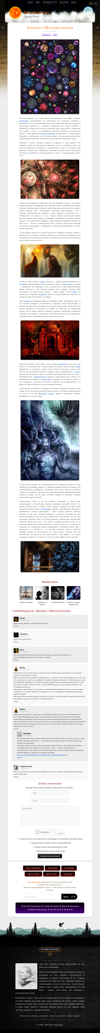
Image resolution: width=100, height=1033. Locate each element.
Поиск (65, 896)
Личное (56, 906)
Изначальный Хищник (46, 393)
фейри (74, 292)
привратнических (40, 377)
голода (42, 282)
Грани (78, 366)
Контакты (68, 874)
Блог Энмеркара (37, 12)
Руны (59, 909)
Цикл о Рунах (33, 874)
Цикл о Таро (51, 874)
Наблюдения (42, 909)
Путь (52, 909)
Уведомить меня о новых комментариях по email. (51, 847)
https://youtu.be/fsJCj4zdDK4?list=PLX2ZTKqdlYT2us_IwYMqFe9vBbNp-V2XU (42, 755)
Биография (52, 868)
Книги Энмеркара (33, 868)
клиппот (77, 372)
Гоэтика (46, 906)
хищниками (63, 364)
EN (96, 3)
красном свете (46, 379)
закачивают (42, 294)
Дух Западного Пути (50, 2)
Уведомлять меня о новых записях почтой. (51, 851)
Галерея (73, 2)
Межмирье (46, 35)
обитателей (23, 284)
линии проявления (48, 133)
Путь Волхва (64, 2)
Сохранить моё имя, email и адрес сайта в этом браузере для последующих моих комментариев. (51, 839)
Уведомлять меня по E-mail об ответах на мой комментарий (51, 843)
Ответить (16, 626)
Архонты (27, 301)
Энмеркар (27, 733)
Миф (55, 35)
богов (64, 284)
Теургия (67, 909)
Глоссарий (69, 868)
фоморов (69, 284)
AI (74, 896)
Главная (30, 2)
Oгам (25, 906)
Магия (64, 906)
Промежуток (23, 121)
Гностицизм (35, 906)
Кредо (38, 2)
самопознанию (45, 509)
